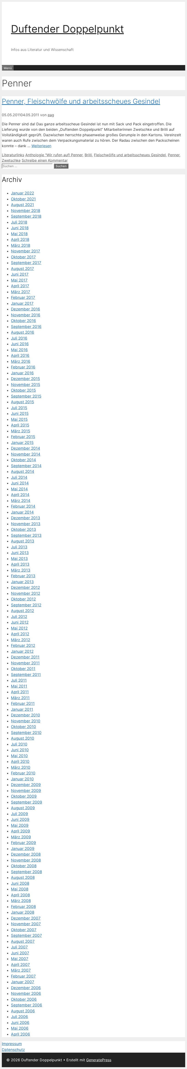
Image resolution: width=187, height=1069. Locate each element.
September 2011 (26, 674)
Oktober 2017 (23, 257)
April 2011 (20, 692)
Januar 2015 (22, 442)
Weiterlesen (41, 146)
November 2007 (26, 924)
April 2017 (20, 286)
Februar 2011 (23, 703)
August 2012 (22, 610)
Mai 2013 (19, 558)
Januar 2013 (22, 582)
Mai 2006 (20, 1028)
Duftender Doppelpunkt (67, 29)
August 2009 (23, 808)
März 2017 (20, 292)
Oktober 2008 (23, 866)
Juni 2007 (20, 953)
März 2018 (20, 245)
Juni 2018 (20, 228)
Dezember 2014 (25, 448)
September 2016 (26, 326)
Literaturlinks (13, 155)
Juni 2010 (20, 750)
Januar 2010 (22, 779)
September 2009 (26, 802)
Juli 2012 (19, 616)
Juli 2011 (19, 680)
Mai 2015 (19, 419)
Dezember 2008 (26, 854)
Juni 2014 (20, 483)
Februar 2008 (23, 906)
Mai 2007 (19, 958)
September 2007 (26, 935)
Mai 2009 (20, 825)
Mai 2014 (19, 489)
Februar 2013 (23, 576)
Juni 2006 (20, 1022)
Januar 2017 (22, 303)
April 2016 (20, 355)
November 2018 (25, 210)
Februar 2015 (23, 436)
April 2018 (20, 239)
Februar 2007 (23, 976)
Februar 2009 (23, 842)
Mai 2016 (19, 350)
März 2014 (20, 500)
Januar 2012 (22, 651)
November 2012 (25, 593)
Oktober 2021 (23, 199)
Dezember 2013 (25, 518)
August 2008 (23, 877)
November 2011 (25, 663)
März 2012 (20, 640)
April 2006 (20, 1034)
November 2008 (26, 860)
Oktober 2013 (23, 529)
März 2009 (21, 837)
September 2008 (26, 872)
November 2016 (25, 315)
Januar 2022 (22, 193)
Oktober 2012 (23, 599)
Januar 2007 (22, 982)
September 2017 (26, 262)
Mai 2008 (19, 889)
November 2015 (25, 384)
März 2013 (20, 570)
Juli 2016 (19, 338)
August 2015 (22, 402)
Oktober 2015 (23, 390)
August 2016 (22, 332)
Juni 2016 (20, 344)
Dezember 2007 (26, 918)
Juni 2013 (20, 552)
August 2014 (22, 471)
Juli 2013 (19, 547)
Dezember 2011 (25, 657)
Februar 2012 (23, 645)
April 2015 (20, 425)
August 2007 (23, 941)
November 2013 (25, 524)
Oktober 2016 (23, 320)
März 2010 (20, 767)
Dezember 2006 (26, 988)
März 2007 (21, 970)
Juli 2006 (19, 1016)
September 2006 (26, 1005)
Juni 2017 (20, 274)
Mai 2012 (19, 628)
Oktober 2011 (23, 668)
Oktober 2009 (24, 796)
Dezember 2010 (25, 715)
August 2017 (22, 268)
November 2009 (26, 790)
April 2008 (20, 895)
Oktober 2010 (23, 726)
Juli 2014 (19, 477)
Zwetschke (11, 160)
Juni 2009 (20, 819)
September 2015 (26, 396)
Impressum (12, 1043)
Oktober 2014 (23, 460)
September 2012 (26, 605)
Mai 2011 (19, 686)
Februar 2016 (23, 367)
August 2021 (22, 204)
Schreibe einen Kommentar (45, 160)
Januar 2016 (22, 373)
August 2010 (22, 738)
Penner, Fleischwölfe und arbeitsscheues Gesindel (81, 101)
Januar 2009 (22, 848)
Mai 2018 (19, 234)
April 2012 (20, 634)
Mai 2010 (19, 756)
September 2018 (26, 216)
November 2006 (26, 993)
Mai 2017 (19, 280)
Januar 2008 (22, 912)
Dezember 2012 (25, 587)
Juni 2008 (20, 883)
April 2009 (20, 831)
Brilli (88, 155)
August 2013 (22, 541)
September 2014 (26, 466)
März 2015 (20, 431)
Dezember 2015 (25, 378)
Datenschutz (13, 1049)
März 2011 (20, 698)
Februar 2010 (23, 773)
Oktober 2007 (23, 930)
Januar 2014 (22, 512)
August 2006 (23, 1011)
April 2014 (20, 494)
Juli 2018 (19, 222)
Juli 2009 (19, 814)
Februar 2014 (23, 506)
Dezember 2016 (25, 309)
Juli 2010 (19, 744)
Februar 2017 (23, 297)
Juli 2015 (19, 408)
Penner (173, 155)
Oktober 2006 (24, 999)
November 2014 (25, 454)
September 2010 (26, 732)
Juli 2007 (19, 947)
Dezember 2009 (26, 784)
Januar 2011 (22, 709)
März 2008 (21, 900)
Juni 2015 (20, 413)
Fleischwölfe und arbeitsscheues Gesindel (130, 155)
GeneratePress (98, 1060)
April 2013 (20, 564)
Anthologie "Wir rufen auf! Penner (54, 155)
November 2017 (25, 251)
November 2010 (25, 721)
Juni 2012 (20, 622)
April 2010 (20, 761)
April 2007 (20, 964)
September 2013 (26, 535)
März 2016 (20, 361)
